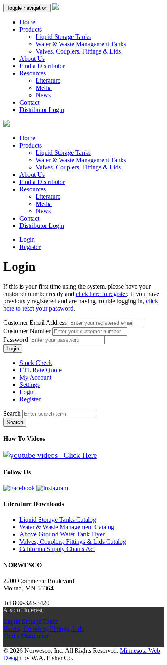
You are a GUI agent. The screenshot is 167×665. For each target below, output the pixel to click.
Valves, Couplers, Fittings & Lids (78, 51)
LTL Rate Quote (40, 370)
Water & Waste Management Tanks (81, 44)
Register (30, 246)
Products (30, 29)
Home (27, 22)
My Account (35, 377)
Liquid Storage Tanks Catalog (57, 519)
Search (12, 413)
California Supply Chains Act (57, 548)
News (43, 95)
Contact (29, 102)
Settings (29, 384)
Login (27, 239)
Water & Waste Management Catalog (66, 526)
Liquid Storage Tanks (63, 36)
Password (15, 339)
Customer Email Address (35, 322)
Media (44, 87)
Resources (32, 73)
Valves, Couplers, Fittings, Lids (43, 628)
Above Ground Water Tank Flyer (62, 534)
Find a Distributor (42, 65)
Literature (48, 80)
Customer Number (27, 331)
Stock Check (35, 362)
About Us (32, 58)
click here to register (101, 293)
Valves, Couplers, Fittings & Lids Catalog (72, 541)
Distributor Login (41, 109)
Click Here (77, 455)
